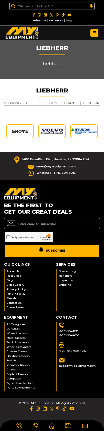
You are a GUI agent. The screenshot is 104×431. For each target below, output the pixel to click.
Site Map (12, 298)
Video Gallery (15, 284)
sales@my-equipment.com (77, 365)
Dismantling (67, 271)
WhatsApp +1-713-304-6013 (56, 173)
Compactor (14, 378)
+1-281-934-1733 (68, 331)
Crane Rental (16, 307)
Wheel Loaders (17, 333)
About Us (13, 271)
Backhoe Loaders (18, 356)
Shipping (65, 284)
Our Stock (13, 329)
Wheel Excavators (19, 347)
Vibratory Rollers (18, 365)
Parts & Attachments (21, 387)
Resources (56, 20)
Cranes (11, 369)
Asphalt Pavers (17, 374)
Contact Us (14, 303)
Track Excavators (18, 342)
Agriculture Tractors (20, 383)
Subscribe (39, 20)
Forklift (11, 360)
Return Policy (16, 293)
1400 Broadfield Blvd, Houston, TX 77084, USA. (56, 159)
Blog (69, 20)
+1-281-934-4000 (69, 335)
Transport (65, 275)
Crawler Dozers (17, 351)
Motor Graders (16, 338)
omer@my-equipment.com (56, 166)
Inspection (66, 280)
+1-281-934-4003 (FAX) (73, 351)
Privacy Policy (16, 289)
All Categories (16, 324)
